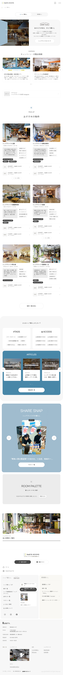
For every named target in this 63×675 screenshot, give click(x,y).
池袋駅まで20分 (41, 344)
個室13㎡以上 (11, 344)
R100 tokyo (34, 652)
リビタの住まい (35, 650)
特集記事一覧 (31, 390)
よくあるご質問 (7, 604)
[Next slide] (60, 70)
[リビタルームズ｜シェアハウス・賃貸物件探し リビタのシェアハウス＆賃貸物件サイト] (31, 555)
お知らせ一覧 (6, 596)
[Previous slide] (3, 70)
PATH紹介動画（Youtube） (49, 596)
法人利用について (7, 608)
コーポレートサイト (7, 671)
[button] (15, 140)
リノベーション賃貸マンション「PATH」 (50, 592)
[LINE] (5, 614)
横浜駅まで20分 (53, 344)
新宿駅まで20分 (41, 341)
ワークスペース (11, 337)
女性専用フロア (23, 337)
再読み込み (43, 496)
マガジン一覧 (31, 465)
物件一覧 (5, 588)
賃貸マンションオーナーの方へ (50, 600)
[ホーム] (2, 7)
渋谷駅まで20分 (53, 337)
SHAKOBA (46, 652)
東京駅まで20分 (41, 337)
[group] (16, 70)
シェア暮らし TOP (8, 585)
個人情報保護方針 (17, 671)
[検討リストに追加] (28, 140)
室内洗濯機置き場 (13, 341)
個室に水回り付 (22, 344)
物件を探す (24, 562)
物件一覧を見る (31, 306)
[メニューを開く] (60, 3)
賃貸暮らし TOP (46, 584)
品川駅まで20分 (53, 341)
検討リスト (41, 562)
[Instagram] (11, 614)
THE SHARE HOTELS (14, 667)
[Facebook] (16, 614)
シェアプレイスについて (44, 41)
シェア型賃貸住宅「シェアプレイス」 (10, 592)
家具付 (23, 341)
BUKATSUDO (46, 650)
